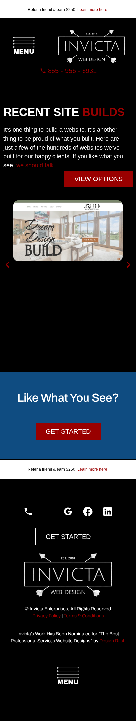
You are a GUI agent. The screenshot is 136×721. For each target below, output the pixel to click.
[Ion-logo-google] (68, 511)
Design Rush (112, 640)
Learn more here (92, 9)
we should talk (35, 165)
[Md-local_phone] (28, 511)
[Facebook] (88, 511)
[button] (24, 46)
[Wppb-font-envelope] (48, 511)
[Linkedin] (108, 511)
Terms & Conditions (84, 615)
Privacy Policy (46, 615)
